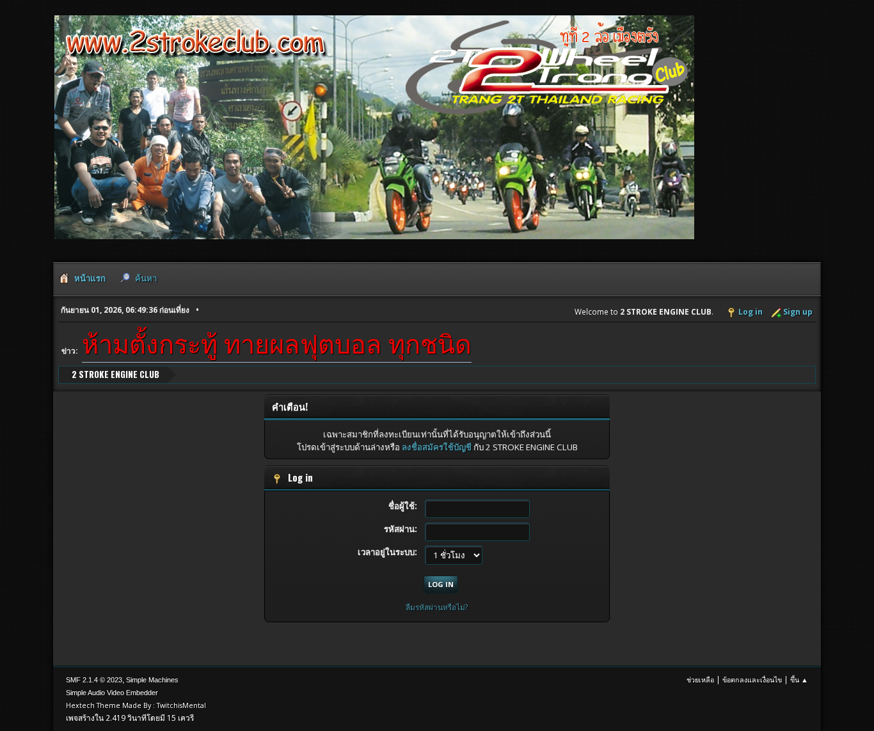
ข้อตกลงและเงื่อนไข (752, 679)
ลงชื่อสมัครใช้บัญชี (437, 447)
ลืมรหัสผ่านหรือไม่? (437, 607)
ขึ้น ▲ (799, 679)
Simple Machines (152, 680)
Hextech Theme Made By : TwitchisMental (136, 705)
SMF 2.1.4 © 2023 (94, 680)
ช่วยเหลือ (700, 679)
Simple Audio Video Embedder (112, 692)
